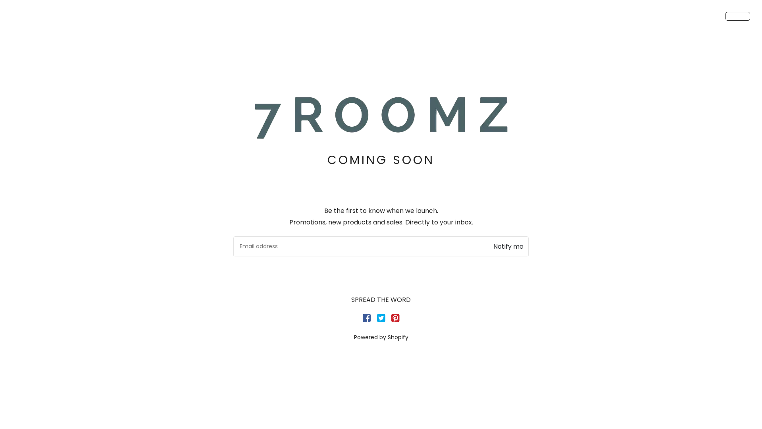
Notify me (508, 246)
